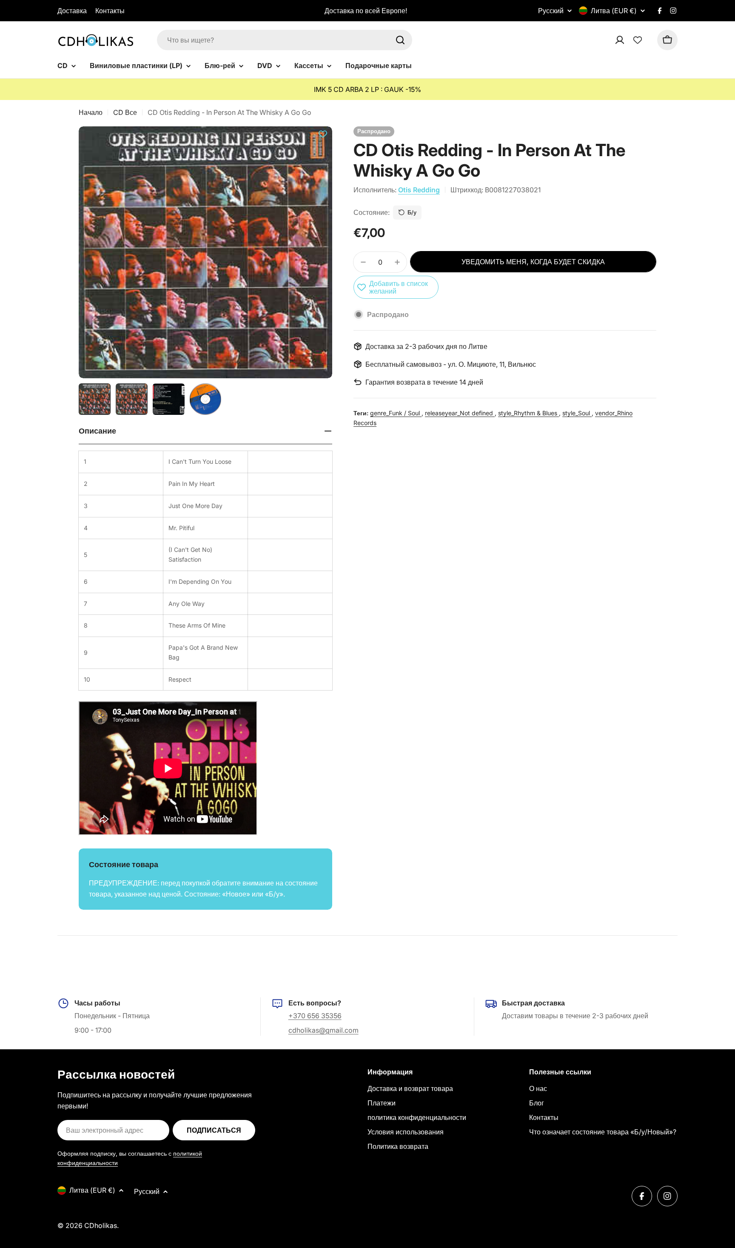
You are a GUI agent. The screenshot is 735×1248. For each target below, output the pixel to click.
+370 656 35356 (315, 1015)
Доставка (72, 10)
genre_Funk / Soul (396, 413)
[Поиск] (400, 40)
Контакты (110, 10)
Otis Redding (419, 190)
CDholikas (100, 1225)
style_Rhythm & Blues (528, 413)
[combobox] (284, 40)
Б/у (411, 212)
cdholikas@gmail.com (323, 1030)
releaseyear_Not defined (460, 413)
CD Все (125, 112)
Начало (91, 112)
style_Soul (577, 413)
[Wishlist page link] (637, 40)
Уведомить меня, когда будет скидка (533, 261)
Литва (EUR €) (614, 10)
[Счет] (631, 40)
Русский (551, 10)
